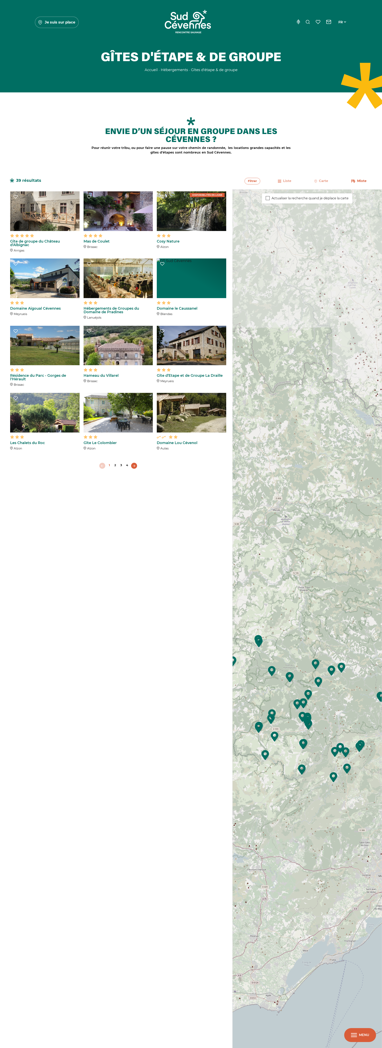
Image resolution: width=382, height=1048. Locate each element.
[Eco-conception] (298, 22)
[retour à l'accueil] (188, 22)
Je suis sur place (60, 22)
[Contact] (328, 22)
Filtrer (252, 181)
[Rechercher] (308, 22)
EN (340, 27)
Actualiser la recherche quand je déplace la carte (310, 198)
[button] (271, 719)
